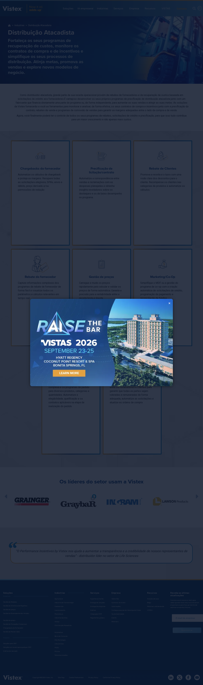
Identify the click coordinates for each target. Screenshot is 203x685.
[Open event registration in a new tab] (66, 342)
